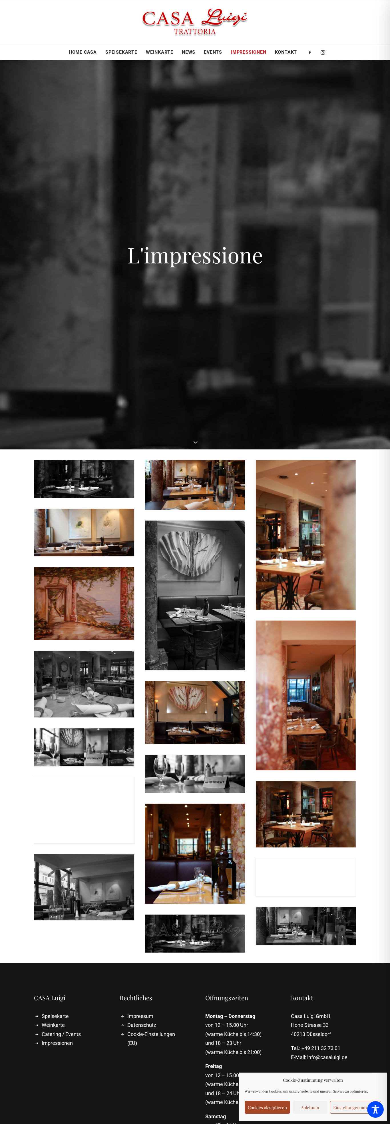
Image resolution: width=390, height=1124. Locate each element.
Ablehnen (310, 1107)
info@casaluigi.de (327, 1057)
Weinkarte (159, 52)
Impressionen (248, 52)
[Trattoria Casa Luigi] (195, 22)
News (188, 52)
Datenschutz (141, 1025)
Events (213, 52)
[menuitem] (82, 52)
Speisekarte (121, 52)
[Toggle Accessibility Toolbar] (375, 1109)
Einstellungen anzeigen (355, 1107)
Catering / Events (61, 1034)
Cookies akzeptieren (267, 1107)
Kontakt (286, 52)
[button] (311, 52)
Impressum (140, 1016)
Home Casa (83, 52)
